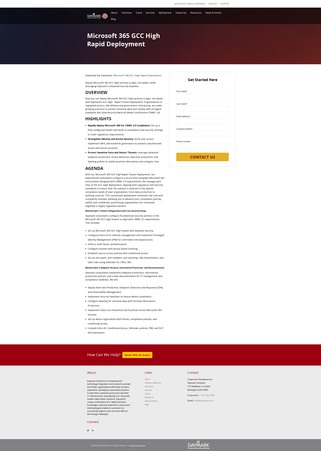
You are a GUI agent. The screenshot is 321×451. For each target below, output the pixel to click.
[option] (160, 32)
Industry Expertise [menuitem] (153, 383)
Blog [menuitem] (113, 18)
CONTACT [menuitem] (213, 3)
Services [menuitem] (150, 12)
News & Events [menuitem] (213, 12)
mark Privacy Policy (137, 445)
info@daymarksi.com (203, 400)
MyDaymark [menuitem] (165, 12)
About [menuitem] (114, 12)
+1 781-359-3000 (207, 395)
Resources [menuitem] (196, 12)
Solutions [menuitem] (127, 12)
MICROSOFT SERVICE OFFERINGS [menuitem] (190, 3)
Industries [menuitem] (181, 12)
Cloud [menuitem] (139, 12)
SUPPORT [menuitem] (225, 3)
